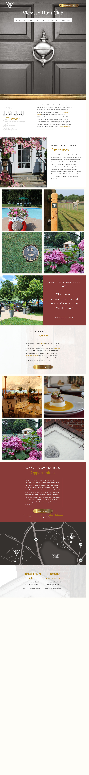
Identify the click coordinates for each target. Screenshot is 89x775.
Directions (65, 20)
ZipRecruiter (59, 515)
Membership (29, 20)
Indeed (51, 515)
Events (40, 20)
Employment (52, 20)
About (18, 20)
